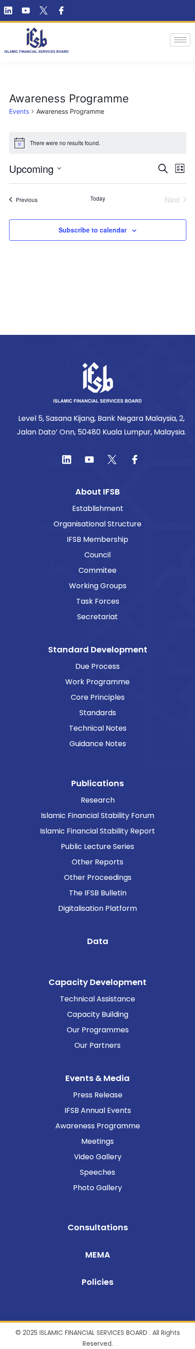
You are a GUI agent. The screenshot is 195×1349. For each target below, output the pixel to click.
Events (19, 111)
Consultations (98, 1227)
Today (97, 198)
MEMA (97, 1254)
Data (97, 941)
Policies (97, 1282)
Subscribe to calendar (92, 229)
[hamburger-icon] (180, 39)
